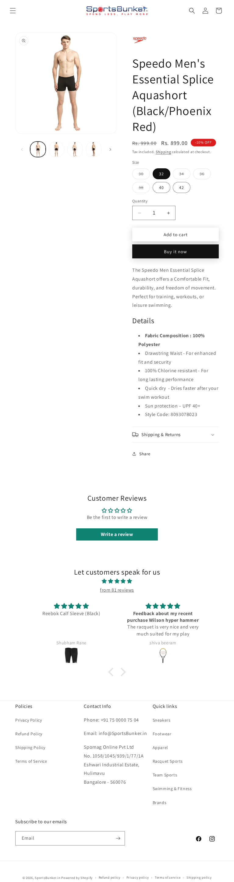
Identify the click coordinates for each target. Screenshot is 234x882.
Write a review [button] (117, 534)
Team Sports (165, 775)
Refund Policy (28, 734)
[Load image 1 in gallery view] (38, 149)
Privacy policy (137, 877)
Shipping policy (199, 877)
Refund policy (109, 877)
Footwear (162, 734)
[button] (13, 10)
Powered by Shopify (77, 878)
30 (144, 175)
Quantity (139, 201)
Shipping (163, 151)
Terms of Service (31, 761)
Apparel (160, 747)
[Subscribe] (118, 838)
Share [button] (145, 454)
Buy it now (175, 251)
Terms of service (167, 877)
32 (161, 174)
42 (181, 187)
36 (205, 175)
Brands (160, 802)
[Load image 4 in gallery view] (93, 149)
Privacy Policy (28, 720)
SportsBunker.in (48, 878)
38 (144, 188)
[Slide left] (22, 149)
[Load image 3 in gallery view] (75, 149)
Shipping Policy (30, 747)
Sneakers (162, 720)
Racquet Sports (168, 761)
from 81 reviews (117, 590)
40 (161, 187)
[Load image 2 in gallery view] (56, 149)
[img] (116, 581)
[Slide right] (110, 149)
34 (184, 175)
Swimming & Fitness (172, 788)
